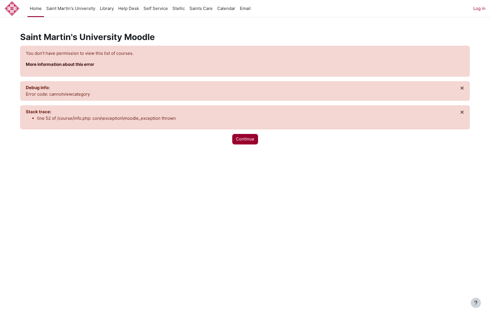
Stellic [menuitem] (178, 8)
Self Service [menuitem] (155, 8)
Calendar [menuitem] (226, 8)
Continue (245, 139)
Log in (479, 8)
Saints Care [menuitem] (201, 8)
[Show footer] (476, 303)
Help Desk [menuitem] (128, 8)
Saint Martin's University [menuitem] (70, 8)
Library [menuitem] (107, 8)
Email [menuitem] (245, 8)
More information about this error (60, 64)
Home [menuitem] (36, 8)
